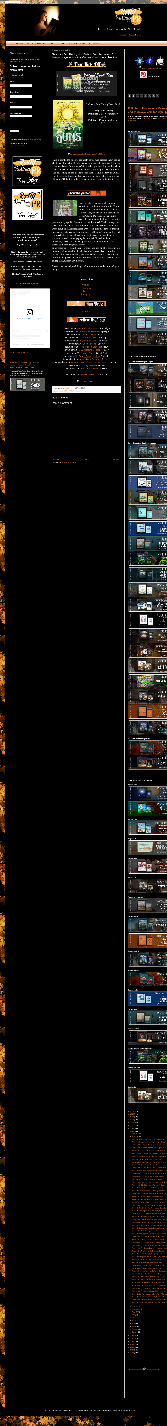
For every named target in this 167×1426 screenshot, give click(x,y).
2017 (132, 1338)
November (135, 1137)
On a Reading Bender (89, 350)
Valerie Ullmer (89, 334)
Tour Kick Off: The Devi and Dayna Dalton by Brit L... (149, 1291)
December (135, 1134)
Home (10, 43)
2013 (132, 1350)
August (134, 1312)
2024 (132, 1117)
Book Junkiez (89, 344)
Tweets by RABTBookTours (19, 353)
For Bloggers (94, 43)
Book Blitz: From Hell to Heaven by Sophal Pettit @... (149, 1225)
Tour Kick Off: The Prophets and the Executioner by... (149, 1205)
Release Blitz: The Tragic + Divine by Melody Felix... (149, 1150)
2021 (132, 1125)
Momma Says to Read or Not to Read (88, 362)
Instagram (85, 294)
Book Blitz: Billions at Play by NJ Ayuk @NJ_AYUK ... (149, 1254)
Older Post (116, 459)
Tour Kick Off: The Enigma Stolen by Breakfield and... (149, 1242)
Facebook (86, 288)
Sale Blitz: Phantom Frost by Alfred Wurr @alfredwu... (149, 1156)
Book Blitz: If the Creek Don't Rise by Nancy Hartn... (149, 1297)
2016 (132, 1341)
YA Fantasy (78, 391)
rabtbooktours (32, 344)
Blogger (133, 1410)
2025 (132, 1114)
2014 (132, 1347)
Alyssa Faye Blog (88, 340)
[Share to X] (79, 388)
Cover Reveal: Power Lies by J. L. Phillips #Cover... (149, 1265)
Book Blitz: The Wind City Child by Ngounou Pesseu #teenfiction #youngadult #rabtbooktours (24, 365)
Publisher (86, 311)
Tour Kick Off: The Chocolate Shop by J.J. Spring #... (149, 1288)
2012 (132, 1353)
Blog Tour (60, 391)
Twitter (86, 291)
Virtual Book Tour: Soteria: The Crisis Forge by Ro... (149, 1277)
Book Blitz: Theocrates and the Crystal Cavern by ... (149, 1262)
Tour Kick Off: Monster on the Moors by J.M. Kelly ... (148, 1142)
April (133, 1323)
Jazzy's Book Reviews (89, 359)
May (133, 1320)
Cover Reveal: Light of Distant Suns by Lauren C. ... (149, 1268)
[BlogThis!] (77, 388)
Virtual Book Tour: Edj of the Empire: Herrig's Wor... (148, 1282)
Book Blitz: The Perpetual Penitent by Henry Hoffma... (149, 1234)
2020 (132, 1128)
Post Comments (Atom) (68, 463)
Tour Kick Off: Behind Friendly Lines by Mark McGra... (149, 1168)
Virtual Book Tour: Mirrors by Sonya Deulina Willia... (149, 1280)
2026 (132, 1111)
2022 (132, 1123)
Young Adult (85, 391)
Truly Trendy (90, 365)
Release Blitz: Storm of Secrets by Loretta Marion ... (149, 1239)
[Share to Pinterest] (84, 388)
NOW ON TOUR (69, 391)
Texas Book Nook (89, 368)
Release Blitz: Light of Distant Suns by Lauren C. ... (148, 1196)
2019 (132, 1131)
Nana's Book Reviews (88, 328)
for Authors (19, 61)
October (135, 1306)
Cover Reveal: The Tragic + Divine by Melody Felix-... (149, 1214)
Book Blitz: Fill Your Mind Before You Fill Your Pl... (148, 1159)
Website (85, 284)
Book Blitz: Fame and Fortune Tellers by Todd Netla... (149, 1191)
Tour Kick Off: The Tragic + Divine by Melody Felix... (149, 1176)
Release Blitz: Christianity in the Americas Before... (148, 1202)
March (134, 1326)
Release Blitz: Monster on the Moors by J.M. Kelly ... (149, 1216)
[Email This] (75, 388)
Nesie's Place (87, 353)
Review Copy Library (45, 43)
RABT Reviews (88, 374)
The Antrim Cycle (88, 337)
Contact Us (61, 43)
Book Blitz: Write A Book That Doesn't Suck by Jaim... (149, 1139)
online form (20, 53)
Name (12, 81)
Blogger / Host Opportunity (32, 140)
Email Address (15, 92)
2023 (132, 1120)
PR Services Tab (147, 118)
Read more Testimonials (27, 283)
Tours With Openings (77, 43)
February (135, 1329)
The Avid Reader (88, 347)
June (134, 1318)
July (133, 1315)
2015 (132, 1344)
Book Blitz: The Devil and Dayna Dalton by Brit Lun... (149, 1179)
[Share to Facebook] (82, 388)
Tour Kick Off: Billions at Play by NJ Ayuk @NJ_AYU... (149, 1148)
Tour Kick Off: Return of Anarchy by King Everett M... (149, 1182)
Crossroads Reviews (89, 331)
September (136, 1309)
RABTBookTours (18, 344)
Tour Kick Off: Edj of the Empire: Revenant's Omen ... (149, 1185)
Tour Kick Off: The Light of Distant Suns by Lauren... (149, 1237)
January (135, 1332)
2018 (132, 1335)
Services (30, 43)
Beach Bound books (89, 356)
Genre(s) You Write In (17, 114)
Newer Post (56, 459)
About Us (19, 43)
